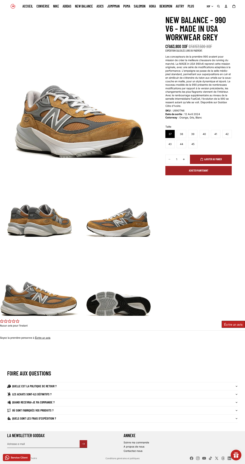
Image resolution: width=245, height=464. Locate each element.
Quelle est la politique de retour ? (34, 386)
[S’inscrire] (83, 444)
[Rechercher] (218, 6)
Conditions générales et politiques (122, 458)
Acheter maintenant (198, 170)
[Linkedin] (229, 458)
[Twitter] (217, 458)
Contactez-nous (133, 450)
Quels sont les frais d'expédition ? (34, 418)
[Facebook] (191, 458)
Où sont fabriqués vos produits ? (32, 410)
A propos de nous (134, 446)
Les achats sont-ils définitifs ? (31, 394)
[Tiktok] (210, 458)
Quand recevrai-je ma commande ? (33, 402)
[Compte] (226, 6)
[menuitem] (191, 6)
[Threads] (223, 458)
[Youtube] (204, 458)
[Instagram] (198, 458)
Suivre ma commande (136, 442)
